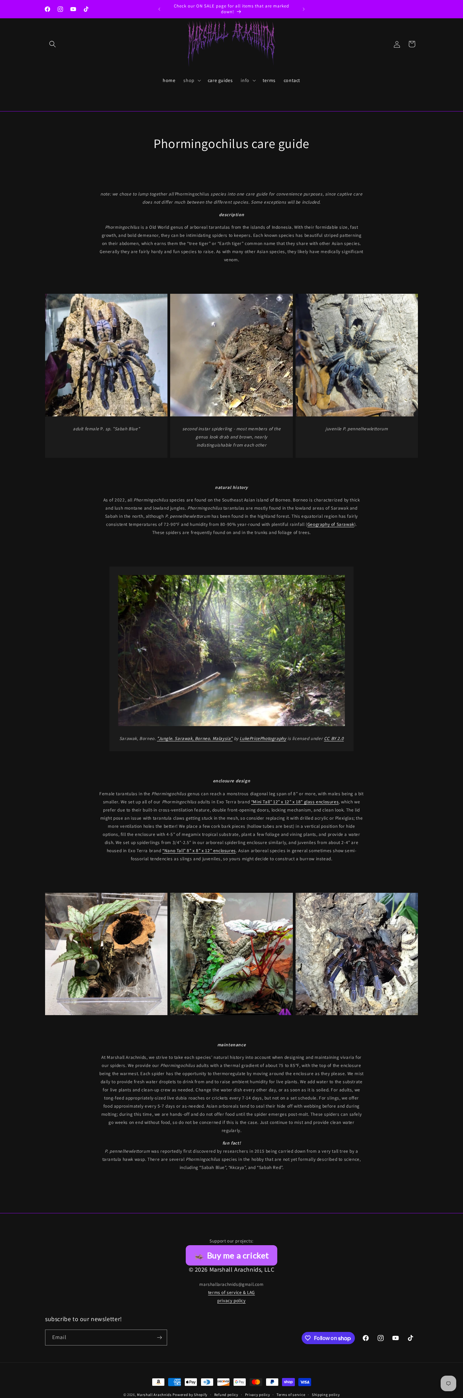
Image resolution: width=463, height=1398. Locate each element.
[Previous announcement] (159, 9)
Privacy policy (257, 1394)
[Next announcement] (303, 9)
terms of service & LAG (231, 1292)
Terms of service (291, 1394)
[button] (52, 44)
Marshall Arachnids (154, 1394)
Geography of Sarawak (330, 524)
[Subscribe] (159, 1337)
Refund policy (226, 1394)
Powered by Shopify (190, 1394)
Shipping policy (326, 1394)
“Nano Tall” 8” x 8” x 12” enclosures (199, 850)
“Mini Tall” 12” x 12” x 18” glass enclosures (295, 802)
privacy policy (231, 1300)
